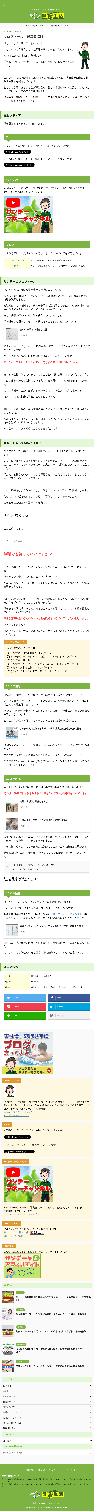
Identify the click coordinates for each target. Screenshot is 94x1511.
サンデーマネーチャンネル (67, 914)
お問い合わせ (62, 987)
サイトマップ (71, 1470)
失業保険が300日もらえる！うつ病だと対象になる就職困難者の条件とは (52, 1366)
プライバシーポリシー (56, 1470)
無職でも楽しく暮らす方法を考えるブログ (47, 1503)
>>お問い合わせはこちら (16, 1115)
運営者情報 (30, 1470)
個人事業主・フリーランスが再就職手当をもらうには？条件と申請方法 (51, 1314)
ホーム (21, 1470)
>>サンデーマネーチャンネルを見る (22, 1214)
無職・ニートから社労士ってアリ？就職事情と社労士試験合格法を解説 (51, 1331)
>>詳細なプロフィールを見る (18, 1112)
